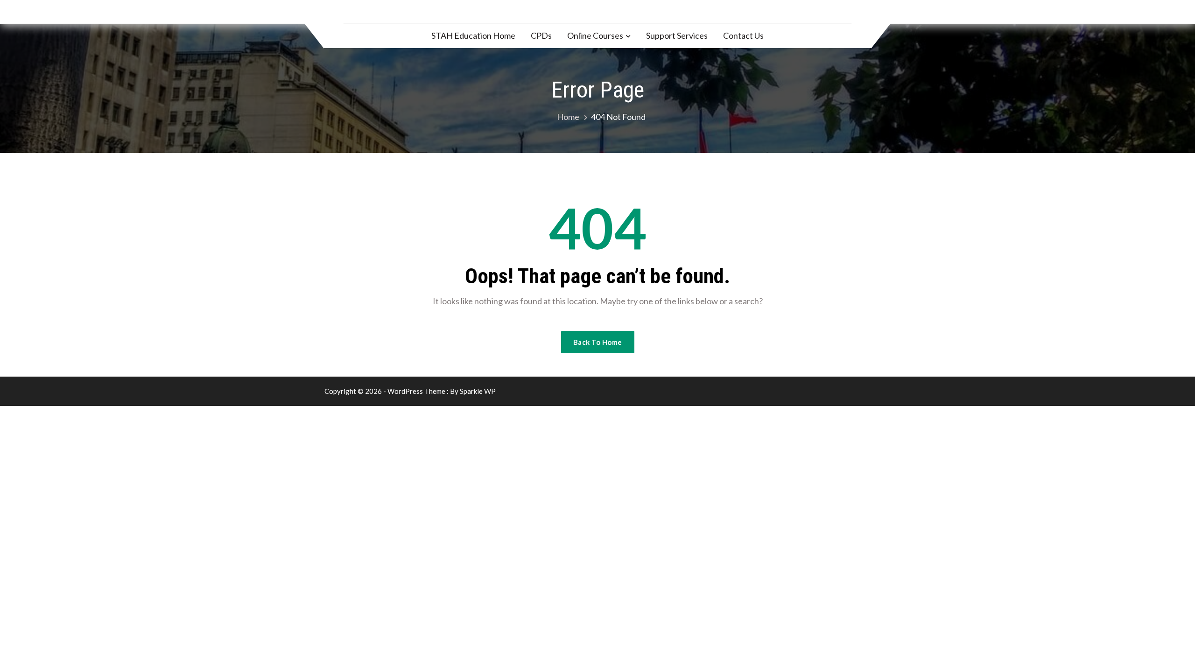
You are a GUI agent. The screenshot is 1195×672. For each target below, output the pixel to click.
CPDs (541, 35)
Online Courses (595, 35)
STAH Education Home (473, 35)
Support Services (677, 35)
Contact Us (743, 35)
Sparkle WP (478, 391)
